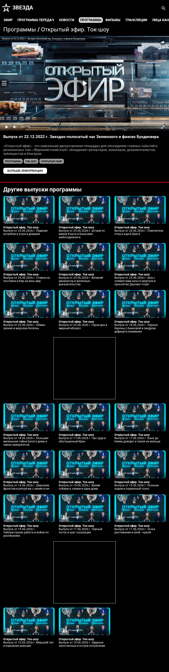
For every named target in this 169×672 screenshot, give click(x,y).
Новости (66, 20)
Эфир (8, 20)
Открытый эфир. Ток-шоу (75, 29)
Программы (90, 20)
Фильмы (112, 20)
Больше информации (25, 170)
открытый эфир (51, 161)
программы (13, 161)
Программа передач (36, 20)
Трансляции (136, 20)
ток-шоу (31, 161)
